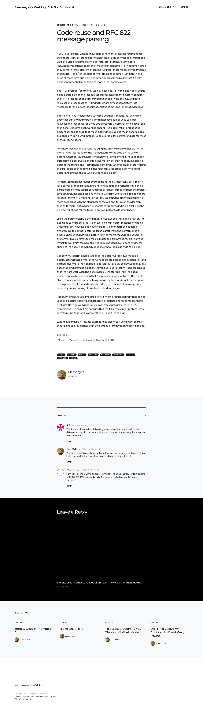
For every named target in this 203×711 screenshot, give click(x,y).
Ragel (130, 354)
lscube (105, 354)
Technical (72, 25)
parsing (118, 354)
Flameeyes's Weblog (30, 7)
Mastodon (26, 696)
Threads (17, 696)
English (61, 25)
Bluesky (35, 696)
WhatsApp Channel (23, 699)
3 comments (102, 25)
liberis (93, 354)
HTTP (82, 354)
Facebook (44, 696)
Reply (69, 441)
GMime (71, 354)
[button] (167, 7)
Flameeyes (76, 372)
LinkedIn (53, 696)
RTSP (73, 358)
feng (103, 128)
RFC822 (62, 358)
